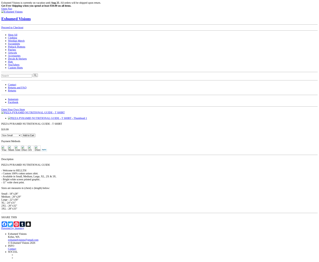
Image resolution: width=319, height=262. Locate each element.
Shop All (12, 34)
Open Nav (6, 8)
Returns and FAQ (17, 87)
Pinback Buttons (16, 46)
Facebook (13, 102)
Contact (12, 84)
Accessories (14, 55)
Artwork (12, 52)
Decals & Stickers (17, 58)
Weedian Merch (16, 40)
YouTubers (13, 64)
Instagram (13, 99)
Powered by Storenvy (12, 228)
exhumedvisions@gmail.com (23, 239)
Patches (12, 49)
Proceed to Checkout (12, 27)
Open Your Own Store (13, 109)
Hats (10, 61)
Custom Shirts (15, 67)
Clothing (12, 37)
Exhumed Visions (16, 19)
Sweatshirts (14, 43)
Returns (12, 90)
